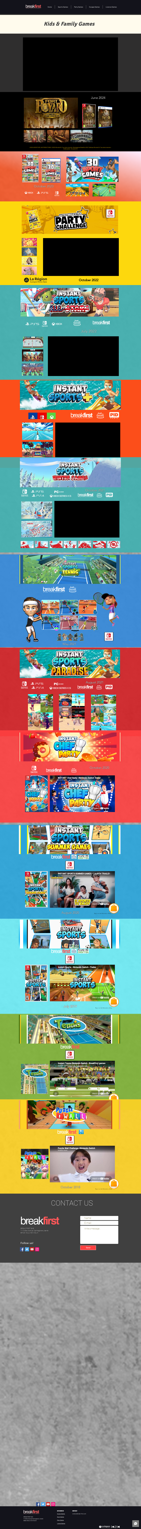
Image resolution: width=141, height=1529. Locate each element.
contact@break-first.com (79, 1513)
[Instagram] (37, 1249)
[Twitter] (27, 1249)
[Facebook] (22, 1249)
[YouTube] (32, 1249)
